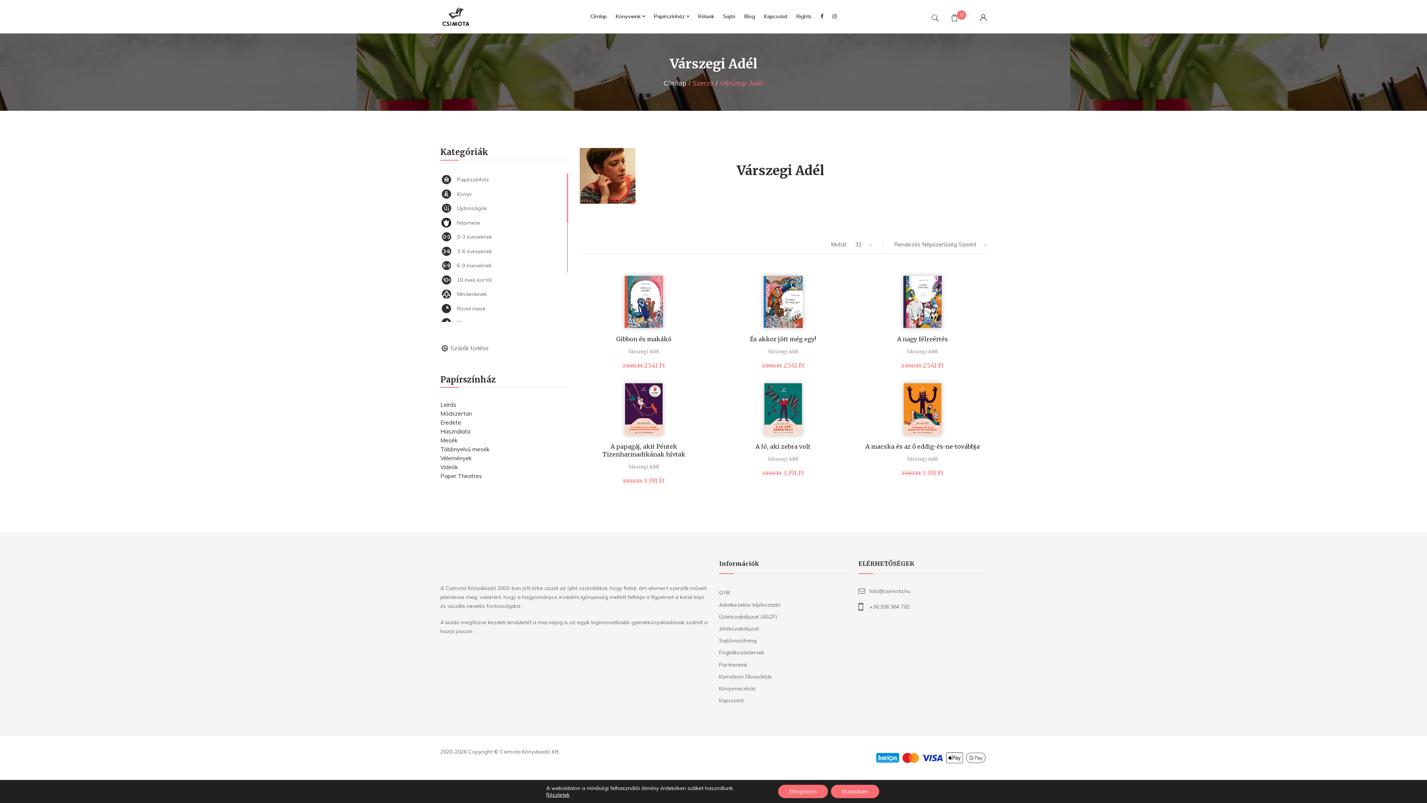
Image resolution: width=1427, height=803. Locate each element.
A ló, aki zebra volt (782, 446)
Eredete (450, 422)
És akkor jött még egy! (783, 339)
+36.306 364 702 (890, 606)
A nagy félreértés (922, 339)
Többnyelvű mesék (464, 449)
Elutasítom (855, 791)
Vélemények (456, 458)
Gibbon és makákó (644, 339)
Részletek (558, 794)
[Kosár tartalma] (954, 18)
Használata (455, 431)
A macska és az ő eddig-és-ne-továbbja (922, 446)
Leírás (448, 404)
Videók (449, 467)
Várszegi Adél (643, 351)
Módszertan (456, 413)
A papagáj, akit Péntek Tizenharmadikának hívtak (643, 450)
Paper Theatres (461, 476)
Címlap (675, 83)
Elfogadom (803, 791)
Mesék (448, 440)
